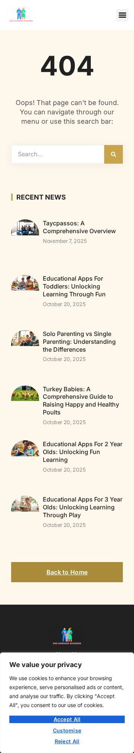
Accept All (67, 719)
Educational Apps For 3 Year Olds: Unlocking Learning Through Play (82, 507)
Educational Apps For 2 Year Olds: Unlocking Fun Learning (82, 451)
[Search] (113, 154)
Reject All (67, 741)
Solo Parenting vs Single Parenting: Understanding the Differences (79, 341)
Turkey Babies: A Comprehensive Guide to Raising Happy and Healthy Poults (81, 400)
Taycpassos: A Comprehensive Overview (79, 227)
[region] (67, 702)
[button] (122, 15)
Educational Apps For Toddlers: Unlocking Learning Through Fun (74, 286)
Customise (67, 730)
